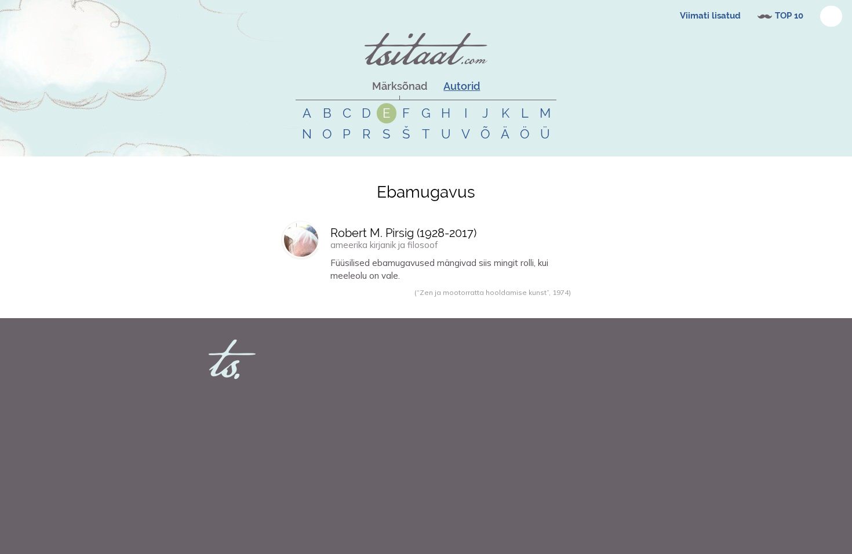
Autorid (461, 86)
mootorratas (454, 305)
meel (384, 305)
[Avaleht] (426, 49)
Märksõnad (399, 86)
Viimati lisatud (710, 15)
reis (428, 305)
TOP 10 (789, 15)
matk (483, 305)
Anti (303, 305)
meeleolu (407, 305)
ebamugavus (354, 305)
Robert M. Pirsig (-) (403, 233)
